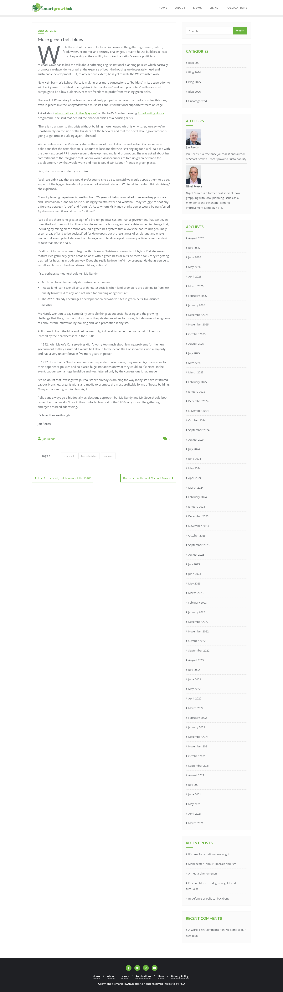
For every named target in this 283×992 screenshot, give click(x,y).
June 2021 (194, 794)
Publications (143, 976)
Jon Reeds (48, 439)
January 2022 (196, 727)
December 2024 (198, 401)
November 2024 (198, 411)
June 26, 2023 (47, 31)
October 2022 (197, 641)
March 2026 (195, 286)
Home (96, 976)
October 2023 (197, 535)
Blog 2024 (194, 72)
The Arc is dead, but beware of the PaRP (64, 478)
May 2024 (194, 468)
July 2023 (194, 564)
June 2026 (194, 257)
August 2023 (196, 554)
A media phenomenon (202, 873)
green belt (69, 456)
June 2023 (194, 574)
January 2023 (196, 612)
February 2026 (197, 296)
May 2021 (194, 804)
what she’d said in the (76, 113)
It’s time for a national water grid (209, 854)
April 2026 (194, 276)
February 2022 (197, 717)
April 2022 (194, 698)
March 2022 (195, 708)
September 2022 (198, 650)
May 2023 (194, 583)
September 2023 (198, 545)
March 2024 (195, 487)
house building (89, 456)
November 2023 (198, 526)
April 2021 (194, 813)
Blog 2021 (194, 63)
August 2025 (196, 343)
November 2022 (198, 631)
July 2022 (194, 670)
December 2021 (198, 737)
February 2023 (197, 602)
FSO (182, 983)
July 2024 (194, 449)
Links (161, 976)
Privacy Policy (179, 976)
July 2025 (194, 353)
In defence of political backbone (208, 898)
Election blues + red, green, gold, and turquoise (211, 886)
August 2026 (196, 238)
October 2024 (197, 420)
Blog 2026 (194, 91)
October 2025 (197, 334)
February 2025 (197, 382)
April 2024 (194, 478)
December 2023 (198, 516)
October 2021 (197, 756)
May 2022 (194, 689)
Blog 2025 (194, 82)
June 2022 (194, 679)
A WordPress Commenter (204, 930)
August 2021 (196, 775)
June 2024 (194, 458)
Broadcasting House (151, 113)
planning (108, 456)
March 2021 (195, 823)
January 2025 (196, 391)
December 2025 (198, 315)
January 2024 (196, 506)
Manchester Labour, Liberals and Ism (212, 864)
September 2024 (198, 430)
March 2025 (195, 372)
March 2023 (195, 593)
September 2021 (198, 765)
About (111, 976)
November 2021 (198, 746)
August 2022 (196, 660)
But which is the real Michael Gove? (146, 478)
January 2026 (196, 305)
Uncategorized (197, 101)
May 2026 (194, 267)
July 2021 (194, 785)
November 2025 (198, 324)
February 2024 (197, 497)
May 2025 (194, 363)
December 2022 (198, 622)
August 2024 (196, 439)
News (125, 976)
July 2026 (194, 248)
